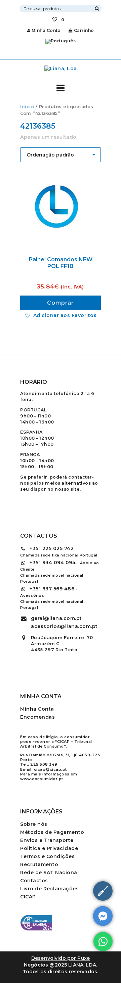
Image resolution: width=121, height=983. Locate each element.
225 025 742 (52, 548)
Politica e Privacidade (49, 848)
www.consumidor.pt (41, 778)
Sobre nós (33, 824)
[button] (60, 315)
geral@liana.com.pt (56, 618)
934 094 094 (53, 563)
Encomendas (37, 717)
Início (27, 106)
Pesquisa (96, 7)
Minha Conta (46, 30)
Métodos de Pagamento (52, 832)
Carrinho (83, 30)
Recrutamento (39, 864)
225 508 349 (43, 764)
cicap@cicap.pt (50, 769)
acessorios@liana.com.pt (64, 626)
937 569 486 (52, 589)
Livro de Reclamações (49, 889)
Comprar (60, 303)
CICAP (28, 897)
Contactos (34, 881)
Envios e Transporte (47, 840)
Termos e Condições (47, 856)
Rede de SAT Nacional (49, 872)
